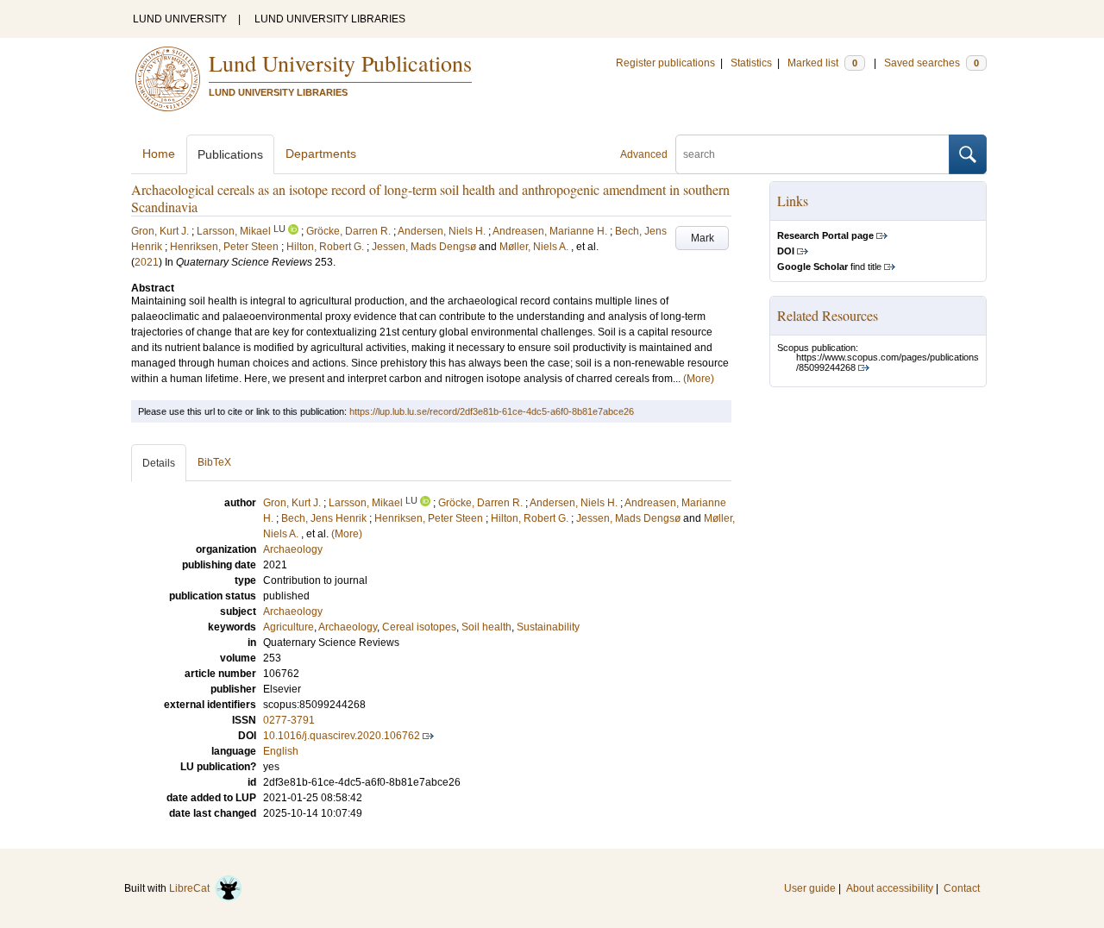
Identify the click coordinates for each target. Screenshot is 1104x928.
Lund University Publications (340, 63)
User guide (810, 888)
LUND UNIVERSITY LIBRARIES (329, 19)
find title (829, 266)
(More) (698, 379)
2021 (147, 262)
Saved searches (931, 63)
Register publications (665, 63)
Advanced (644, 154)
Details (158, 463)
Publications (230, 154)
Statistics (751, 63)
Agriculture (288, 627)
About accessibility (889, 888)
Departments (320, 153)
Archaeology (293, 611)
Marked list (822, 63)
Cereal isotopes (419, 627)
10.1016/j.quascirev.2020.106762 (341, 736)
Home (158, 153)
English (280, 751)
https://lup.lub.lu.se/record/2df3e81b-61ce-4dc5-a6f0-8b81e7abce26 (491, 411)
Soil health (486, 627)
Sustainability (548, 627)
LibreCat (192, 888)
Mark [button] (702, 238)
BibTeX (214, 462)
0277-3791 (289, 720)
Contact (962, 888)
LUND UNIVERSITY (180, 19)
